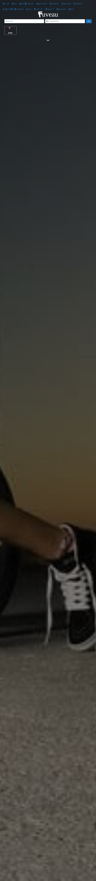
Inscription (78, 4)
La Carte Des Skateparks (13, 9)
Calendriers (54, 4)
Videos (71, 9)
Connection (66, 4)
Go (90, 21)
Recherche (38, 9)
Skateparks (61, 9)
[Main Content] (48, 40)
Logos (28, 9)
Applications (42, 4)
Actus (14, 4)
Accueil (6, 4)
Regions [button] (49, 9)
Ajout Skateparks (26, 4)
